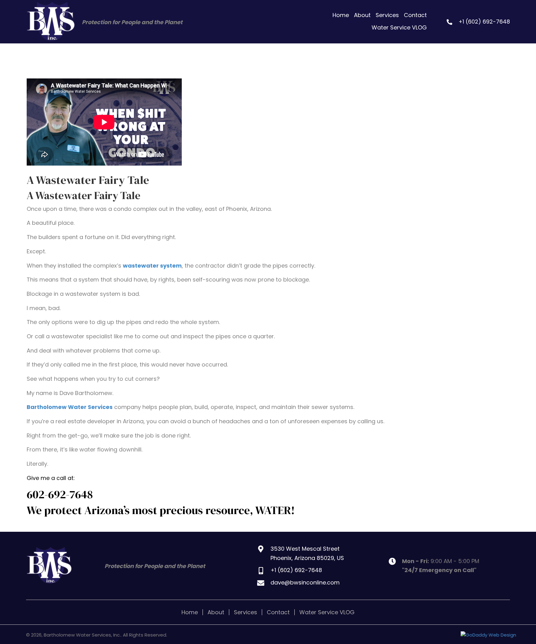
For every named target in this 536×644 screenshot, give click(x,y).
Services (245, 612)
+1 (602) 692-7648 (484, 21)
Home (189, 612)
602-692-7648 (60, 494)
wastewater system (152, 265)
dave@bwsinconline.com (305, 582)
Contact (278, 612)
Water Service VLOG (327, 612)
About (216, 612)
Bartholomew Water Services (70, 407)
